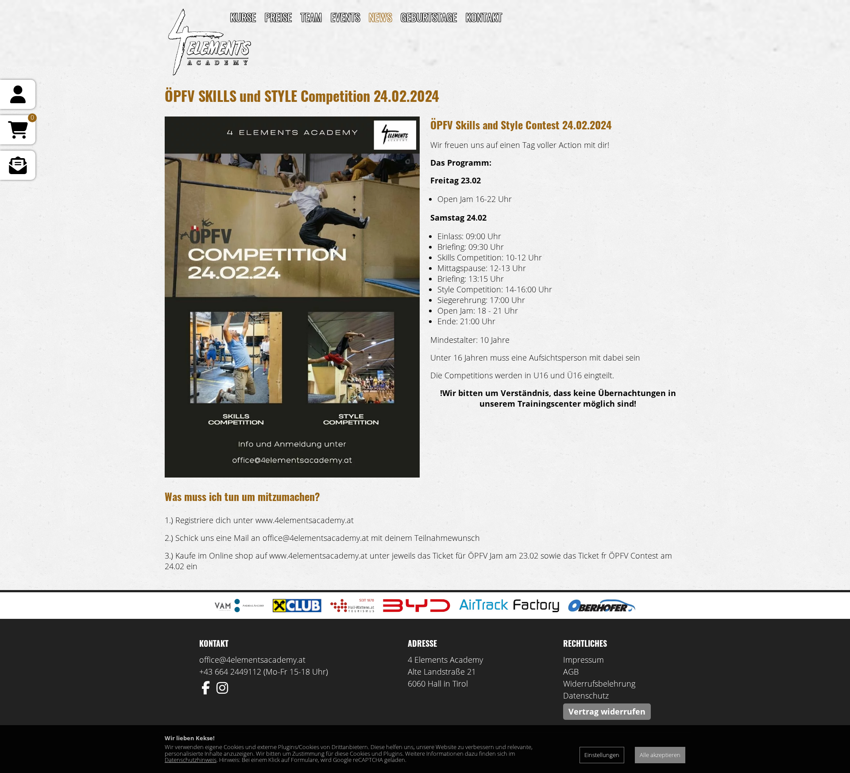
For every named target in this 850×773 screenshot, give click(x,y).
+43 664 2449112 (230, 671)
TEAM (311, 17)
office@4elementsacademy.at (252, 659)
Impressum (583, 659)
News (380, 17)
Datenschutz (586, 695)
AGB (571, 671)
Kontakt (484, 17)
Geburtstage (429, 17)
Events (345, 17)
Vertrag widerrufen (606, 711)
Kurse (243, 17)
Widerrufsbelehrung (599, 683)
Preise (278, 17)
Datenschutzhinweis (190, 760)
